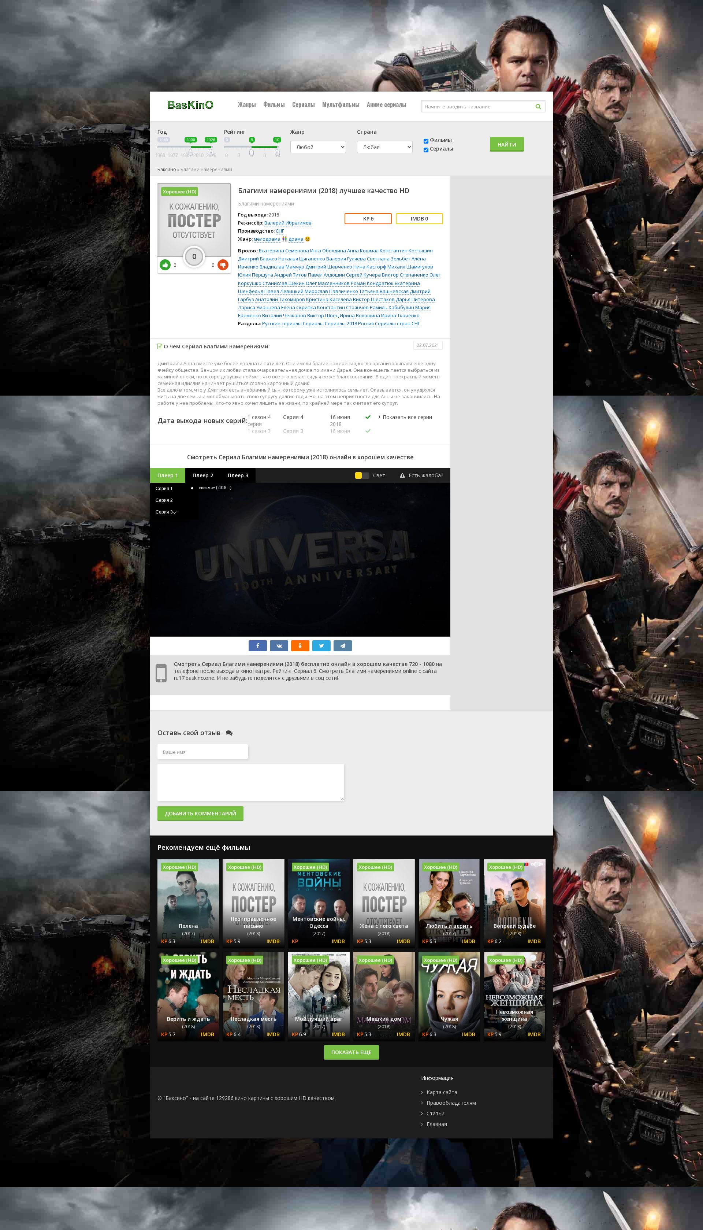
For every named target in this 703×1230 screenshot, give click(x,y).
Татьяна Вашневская (384, 291)
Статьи (436, 1113)
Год (162, 131)
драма (296, 239)
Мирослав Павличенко (331, 291)
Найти (507, 144)
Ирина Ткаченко (400, 315)
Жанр (297, 131)
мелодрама (267, 239)
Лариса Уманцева (259, 307)
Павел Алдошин (326, 274)
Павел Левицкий (284, 291)
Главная (437, 1123)
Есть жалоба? (426, 475)
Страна (367, 131)
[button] (405, 425)
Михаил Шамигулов (410, 266)
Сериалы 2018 (341, 323)
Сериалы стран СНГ (397, 323)
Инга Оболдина (328, 250)
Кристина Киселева (329, 299)
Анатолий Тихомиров (280, 299)
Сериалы (303, 104)
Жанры (247, 104)
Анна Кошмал (363, 250)
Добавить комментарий (200, 813)
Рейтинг (234, 131)
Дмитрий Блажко (257, 258)
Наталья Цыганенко (301, 258)
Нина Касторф (369, 266)
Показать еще (351, 1052)
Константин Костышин (406, 250)
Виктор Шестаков (374, 299)
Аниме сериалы (386, 104)
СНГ (280, 230)
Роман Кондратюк (372, 283)
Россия (366, 323)
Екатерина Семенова (284, 250)
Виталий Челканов (284, 315)
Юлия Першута (255, 274)
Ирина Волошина (360, 315)
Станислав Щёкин (284, 283)
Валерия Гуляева (346, 258)
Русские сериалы (282, 323)
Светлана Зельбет (388, 258)
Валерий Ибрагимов (288, 222)
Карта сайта (442, 1092)
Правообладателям (451, 1102)
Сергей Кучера (363, 274)
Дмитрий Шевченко (328, 266)
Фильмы (274, 104)
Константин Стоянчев (343, 307)
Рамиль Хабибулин (392, 307)
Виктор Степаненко (405, 274)
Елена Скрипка (298, 307)
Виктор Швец (323, 315)
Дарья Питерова (415, 299)
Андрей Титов (290, 274)
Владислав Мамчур (282, 266)
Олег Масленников (328, 283)
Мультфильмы (341, 104)
